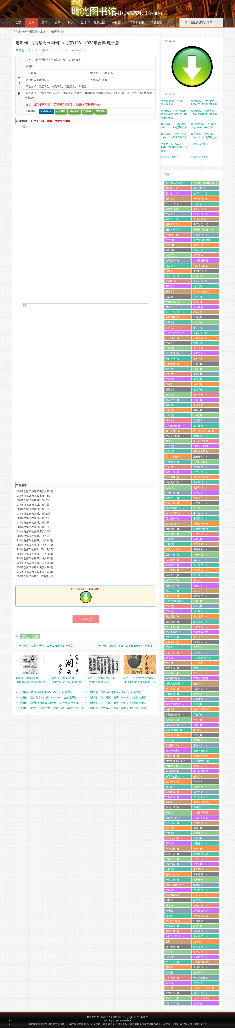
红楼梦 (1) (198, 920)
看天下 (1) (198, 647)
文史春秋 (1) (200, 668)
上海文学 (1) (172, 570)
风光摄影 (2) (200, 337)
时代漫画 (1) (172, 482)
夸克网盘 (100, 111)
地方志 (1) (198, 941)
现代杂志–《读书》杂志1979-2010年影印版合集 (174, 135)
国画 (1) (197, 410)
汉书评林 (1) (200, 472)
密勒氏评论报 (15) (203, 229)
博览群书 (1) (200, 554)
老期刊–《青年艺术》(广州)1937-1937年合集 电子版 (48, 697)
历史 (31, 22)
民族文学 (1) (172, 585)
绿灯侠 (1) (171, 900)
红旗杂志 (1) (172, 822)
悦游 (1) (197, 704)
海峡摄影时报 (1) (202, 632)
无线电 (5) (171, 281)
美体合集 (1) (172, 853)
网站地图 (117, 1017)
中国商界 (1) (172, 771)
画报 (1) (169, 389)
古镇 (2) (169, 327)
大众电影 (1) (200, 936)
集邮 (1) (197, 828)
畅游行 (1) (198, 683)
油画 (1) (197, 384)
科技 (70, 22)
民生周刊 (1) (172, 616)
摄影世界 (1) (172, 621)
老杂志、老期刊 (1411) (205, 183)
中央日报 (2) (172, 358)
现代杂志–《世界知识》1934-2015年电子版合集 (204, 135)
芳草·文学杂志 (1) (174, 601)
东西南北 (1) (172, 559)
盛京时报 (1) (200, 957)
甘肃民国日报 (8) (202, 260)
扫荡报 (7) (171, 270)
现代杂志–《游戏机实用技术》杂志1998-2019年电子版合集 (174, 114)
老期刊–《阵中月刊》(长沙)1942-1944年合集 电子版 (118, 702)
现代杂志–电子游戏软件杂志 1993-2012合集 (204, 125)
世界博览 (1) (172, 554)
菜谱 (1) (197, 379)
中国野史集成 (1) (174, 920)
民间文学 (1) (200, 497)
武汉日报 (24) (200, 214)
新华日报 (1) (172, 472)
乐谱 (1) (169, 957)
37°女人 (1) (199, 730)
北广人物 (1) (172, 637)
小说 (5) (197, 276)
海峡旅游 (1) (172, 688)
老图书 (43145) (173, 183)
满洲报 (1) (171, 967)
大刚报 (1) (198, 982)
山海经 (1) (171, 915)
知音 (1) (169, 709)
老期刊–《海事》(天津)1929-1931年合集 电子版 (46, 645)
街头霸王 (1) (200, 874)
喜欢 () (87, 619)
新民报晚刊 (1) (201, 910)
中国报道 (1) (200, 513)
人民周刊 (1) (200, 508)
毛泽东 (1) (198, 405)
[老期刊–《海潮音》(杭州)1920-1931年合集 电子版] (68, 664)
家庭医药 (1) (200, 740)
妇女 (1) (197, 724)
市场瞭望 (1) (172, 791)
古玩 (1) (169, 415)
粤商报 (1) (171, 951)
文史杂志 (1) (172, 673)
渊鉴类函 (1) (172, 399)
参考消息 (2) (172, 317)
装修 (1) (169, 487)
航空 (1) (197, 735)
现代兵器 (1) (172, 859)
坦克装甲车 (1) (201, 853)
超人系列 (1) (200, 895)
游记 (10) (170, 250)
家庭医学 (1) (172, 745)
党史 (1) (197, 864)
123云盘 (86, 111)
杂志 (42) (170, 198)
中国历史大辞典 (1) (203, 430)
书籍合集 (93, 589)
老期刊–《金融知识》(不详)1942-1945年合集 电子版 (118, 707)
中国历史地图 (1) (174, 435)
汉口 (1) (169, 987)
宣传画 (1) (198, 420)
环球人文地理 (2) (174, 332)
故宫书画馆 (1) (173, 895)
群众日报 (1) (172, 998)
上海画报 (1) (200, 967)
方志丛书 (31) (172, 203)
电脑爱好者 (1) (201, 755)
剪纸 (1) (169, 420)
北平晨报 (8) (172, 260)
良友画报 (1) (200, 482)
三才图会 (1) (200, 425)
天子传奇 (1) (200, 879)
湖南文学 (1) (172, 564)
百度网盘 (60, 111)
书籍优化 (117, 22)
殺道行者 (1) (172, 874)
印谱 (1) (197, 368)
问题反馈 (156, 22)
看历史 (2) (198, 348)
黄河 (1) (197, 606)
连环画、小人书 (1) (203, 987)
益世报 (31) (171, 208)
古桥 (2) (197, 343)
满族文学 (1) (200, 585)
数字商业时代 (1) (202, 797)
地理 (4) (197, 286)
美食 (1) (197, 374)
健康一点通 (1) (173, 750)
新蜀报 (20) (199, 219)
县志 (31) (198, 203)
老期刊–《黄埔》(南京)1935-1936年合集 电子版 (46, 692)
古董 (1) (169, 833)
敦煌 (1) (197, 389)
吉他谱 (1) (171, 441)
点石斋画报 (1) (201, 477)
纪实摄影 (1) (200, 833)
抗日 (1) (169, 466)
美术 (44, 22)
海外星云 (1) (200, 549)
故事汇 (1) (198, 492)
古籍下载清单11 (199, 143)
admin (34, 50)
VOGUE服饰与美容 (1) (177, 724)
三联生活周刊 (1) (174, 523)
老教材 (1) (171, 941)
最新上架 (99, 22)
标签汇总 (105, 1017)
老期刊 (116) (200, 193)
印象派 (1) (171, 384)
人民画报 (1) (200, 822)
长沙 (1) (169, 982)
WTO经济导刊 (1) (174, 766)
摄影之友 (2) (200, 332)
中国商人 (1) (200, 766)
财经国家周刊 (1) (202, 812)
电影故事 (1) (172, 931)
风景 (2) (169, 322)
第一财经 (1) (172, 807)
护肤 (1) (197, 848)
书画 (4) (169, 286)
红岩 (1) (169, 606)
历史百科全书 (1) (174, 430)
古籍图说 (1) (200, 466)
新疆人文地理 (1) (174, 683)
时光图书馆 (93, 1017)
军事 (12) (170, 245)
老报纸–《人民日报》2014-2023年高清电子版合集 (174, 147)
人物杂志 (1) (172, 642)
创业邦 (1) (198, 776)
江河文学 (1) (200, 590)
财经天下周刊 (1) (174, 817)
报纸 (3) (197, 301)
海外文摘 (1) (172, 549)
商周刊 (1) (198, 781)
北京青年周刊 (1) (202, 528)
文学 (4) (197, 296)
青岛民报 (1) (172, 993)
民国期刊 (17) (200, 224)
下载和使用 (137, 22)
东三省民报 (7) (201, 265)
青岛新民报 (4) (173, 301)
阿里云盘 (73, 111)
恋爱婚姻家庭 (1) (174, 714)
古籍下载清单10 (169, 157)
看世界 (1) (171, 647)
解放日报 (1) (200, 946)
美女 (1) (169, 828)
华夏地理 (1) (200, 693)
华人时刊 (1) (200, 611)
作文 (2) (197, 322)
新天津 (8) (198, 255)
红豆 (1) (197, 601)
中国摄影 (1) (172, 626)
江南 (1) (169, 611)
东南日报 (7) (172, 276)
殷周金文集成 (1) (202, 915)
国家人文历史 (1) (202, 451)
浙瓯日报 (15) (172, 229)
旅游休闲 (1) (172, 699)
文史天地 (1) (172, 668)
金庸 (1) (197, 399)
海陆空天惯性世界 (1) (177, 884)
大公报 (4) (171, 296)
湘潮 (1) (169, 657)
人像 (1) (169, 451)
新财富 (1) (171, 802)
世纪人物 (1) (200, 637)
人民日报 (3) (172, 312)
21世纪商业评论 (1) (175, 760)
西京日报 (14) (200, 234)
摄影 (57, 22)
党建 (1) (169, 869)
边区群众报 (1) (201, 998)
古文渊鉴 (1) (172, 477)
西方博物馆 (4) (201, 291)
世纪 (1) (169, 662)
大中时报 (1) (200, 889)
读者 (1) (197, 539)
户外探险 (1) (172, 693)
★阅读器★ (45, 111)
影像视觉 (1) (200, 621)
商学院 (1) (171, 786)
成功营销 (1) (200, 791)
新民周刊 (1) (200, 503)
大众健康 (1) (172, 755)
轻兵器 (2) (198, 353)
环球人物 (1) (200, 642)
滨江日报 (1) (200, 993)
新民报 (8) (171, 265)
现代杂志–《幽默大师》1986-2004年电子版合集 (204, 112)
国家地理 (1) (200, 435)
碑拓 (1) (169, 374)
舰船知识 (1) (172, 864)
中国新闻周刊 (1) (174, 513)
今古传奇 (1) (172, 503)
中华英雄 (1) (200, 869)
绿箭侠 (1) (198, 900)
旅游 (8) (169, 255)
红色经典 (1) (172, 363)
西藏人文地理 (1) (202, 678)
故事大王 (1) (172, 497)
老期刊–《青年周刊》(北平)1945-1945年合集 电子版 (118, 697)
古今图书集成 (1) (174, 425)
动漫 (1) (197, 838)
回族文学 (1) (172, 595)
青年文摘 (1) (200, 544)
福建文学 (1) (200, 559)
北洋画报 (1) (172, 926)
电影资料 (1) (200, 487)
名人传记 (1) (172, 781)
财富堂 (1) (171, 812)
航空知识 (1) (200, 859)
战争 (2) (197, 312)
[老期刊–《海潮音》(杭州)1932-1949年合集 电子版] (32, 664)
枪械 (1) (197, 926)
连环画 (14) (171, 234)
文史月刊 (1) (200, 673)
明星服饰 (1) (200, 843)
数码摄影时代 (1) (174, 632)
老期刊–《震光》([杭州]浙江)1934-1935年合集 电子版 (49, 702)
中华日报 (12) (200, 245)
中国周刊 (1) (200, 518)
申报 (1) (169, 889)
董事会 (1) (198, 807)
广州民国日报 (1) (202, 461)
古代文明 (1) (172, 652)
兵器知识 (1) (172, 838)
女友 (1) (197, 714)
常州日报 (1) (200, 951)
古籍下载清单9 (199, 157)
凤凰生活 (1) (172, 719)
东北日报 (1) (172, 962)
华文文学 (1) (200, 595)
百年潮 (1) (198, 662)
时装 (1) (197, 363)
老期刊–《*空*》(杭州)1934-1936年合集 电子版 (115, 692)
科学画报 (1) (200, 931)
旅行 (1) (197, 415)
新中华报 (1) (172, 946)
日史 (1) (169, 394)
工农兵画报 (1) (173, 456)
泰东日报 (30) (200, 208)
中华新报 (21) (172, 219)
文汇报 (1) (171, 972)
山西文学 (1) (172, 575)
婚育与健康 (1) (201, 750)
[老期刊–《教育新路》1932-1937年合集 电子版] (104, 664)
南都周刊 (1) (172, 528)
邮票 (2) (197, 327)
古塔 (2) (169, 343)
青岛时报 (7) (200, 270)
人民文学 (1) (200, 575)
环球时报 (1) (172, 492)
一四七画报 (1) (201, 977)
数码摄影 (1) (200, 626)
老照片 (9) (198, 250)
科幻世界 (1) (172, 977)
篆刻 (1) (169, 368)
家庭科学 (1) (200, 745)
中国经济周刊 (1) (202, 771)
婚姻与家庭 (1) (201, 709)
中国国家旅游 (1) (174, 678)
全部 (18, 22)
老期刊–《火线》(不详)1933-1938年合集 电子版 (125, 645)
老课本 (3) (198, 307)
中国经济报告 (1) (174, 776)
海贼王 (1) (171, 910)
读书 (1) (197, 1003)
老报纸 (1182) (173, 188)
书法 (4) (169, 291)
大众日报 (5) (200, 281)
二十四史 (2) (172, 337)
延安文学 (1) (200, 564)
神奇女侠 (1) (200, 905)
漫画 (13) (170, 239)
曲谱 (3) (169, 307)
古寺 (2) (169, 348)
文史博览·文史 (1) (202, 657)
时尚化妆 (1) (172, 848)
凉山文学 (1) (172, 590)
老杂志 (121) (172, 193)
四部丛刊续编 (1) (202, 446)
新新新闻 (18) (172, 224)
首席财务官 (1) (201, 817)
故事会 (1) (198, 972)
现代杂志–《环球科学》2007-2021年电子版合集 (174, 125)
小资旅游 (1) (200, 699)
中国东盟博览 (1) (174, 704)
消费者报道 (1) (201, 802)
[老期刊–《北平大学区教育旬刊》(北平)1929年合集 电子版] (140, 664)
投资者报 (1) (172, 797)
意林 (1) (169, 544)
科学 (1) (169, 539)
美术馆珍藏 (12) (202, 239)
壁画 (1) (169, 379)
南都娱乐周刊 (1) (202, 523)
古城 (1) (169, 446)
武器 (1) (169, 410)
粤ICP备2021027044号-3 (117, 1020)
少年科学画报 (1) (174, 936)
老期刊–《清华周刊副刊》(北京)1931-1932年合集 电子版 (67, 42)
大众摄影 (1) (200, 616)
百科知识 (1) (200, 533)
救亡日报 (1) (172, 1003)
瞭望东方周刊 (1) (174, 508)
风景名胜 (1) (200, 688)
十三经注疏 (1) (201, 441)
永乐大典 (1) (200, 394)
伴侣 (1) (197, 719)
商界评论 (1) (200, 786)
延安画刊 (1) (200, 456)
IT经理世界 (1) (201, 760)
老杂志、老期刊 (30, 636)
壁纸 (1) (169, 843)
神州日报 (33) (200, 198)
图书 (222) (199, 188)
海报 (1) (169, 405)
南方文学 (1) (200, 580)
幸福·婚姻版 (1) (173, 730)
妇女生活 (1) (172, 735)
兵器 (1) (169, 740)
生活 (83, 22)
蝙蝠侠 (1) (198, 884)
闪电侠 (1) (171, 905)
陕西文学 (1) (200, 570)
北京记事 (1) (200, 652)
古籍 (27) (170, 214)
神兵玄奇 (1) (172, 879)
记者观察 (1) (172, 518)
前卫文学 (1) (172, 580)
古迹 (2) (197, 317)
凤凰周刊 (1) (172, 533)
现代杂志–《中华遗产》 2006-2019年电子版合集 (204, 102)
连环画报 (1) (172, 461)
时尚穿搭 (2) (172, 353)
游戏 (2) (197, 358)
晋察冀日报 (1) (201, 962)
